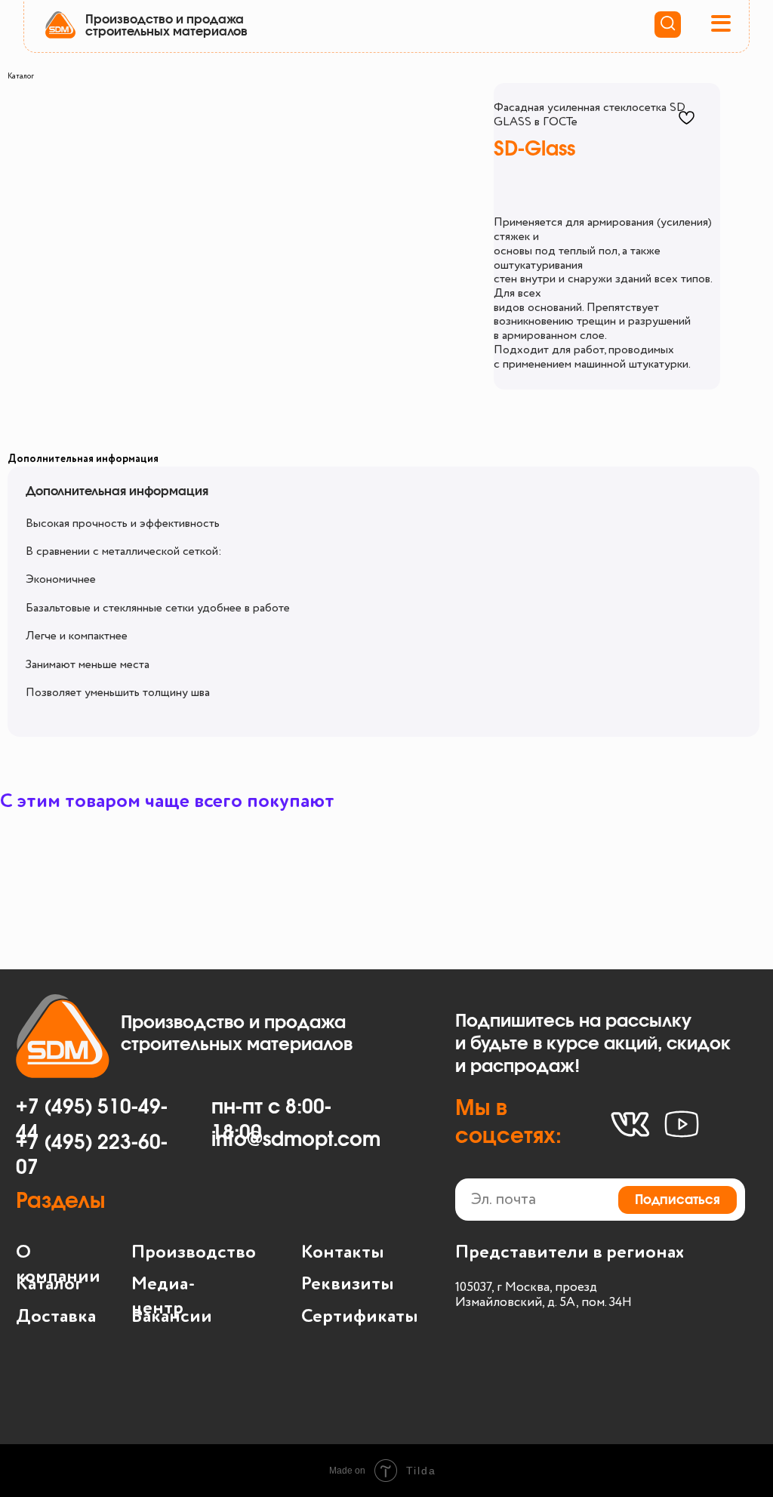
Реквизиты (347, 1284)
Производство (193, 1252)
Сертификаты (359, 1317)
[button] (722, 24)
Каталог (21, 76)
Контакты (342, 1252)
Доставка (56, 1317)
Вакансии (171, 1317)
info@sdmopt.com (295, 1140)
